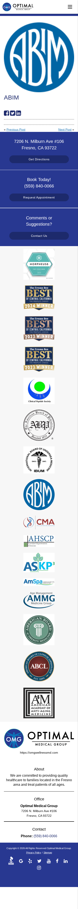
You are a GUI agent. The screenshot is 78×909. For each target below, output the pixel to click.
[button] (71, 6)
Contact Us (39, 235)
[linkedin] (66, 860)
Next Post (65, 129)
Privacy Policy (33, 852)
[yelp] (30, 860)
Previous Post (15, 129)
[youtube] (49, 860)
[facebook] (57, 860)
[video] (12, 860)
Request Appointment (39, 197)
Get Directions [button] (39, 159)
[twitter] (39, 860)
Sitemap (48, 852)
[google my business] (21, 860)
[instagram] (39, 867)
